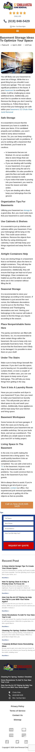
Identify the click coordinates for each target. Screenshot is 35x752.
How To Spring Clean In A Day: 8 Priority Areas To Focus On (15, 583)
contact (13, 488)
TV (2, 466)
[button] (17, 31)
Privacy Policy (17, 706)
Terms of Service (17, 711)
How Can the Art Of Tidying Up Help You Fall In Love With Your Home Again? (17, 599)
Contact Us (17, 715)
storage (27, 210)
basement (9, 90)
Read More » (5, 577)
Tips (1, 512)
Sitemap (17, 720)
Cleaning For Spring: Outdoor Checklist (18, 630)
